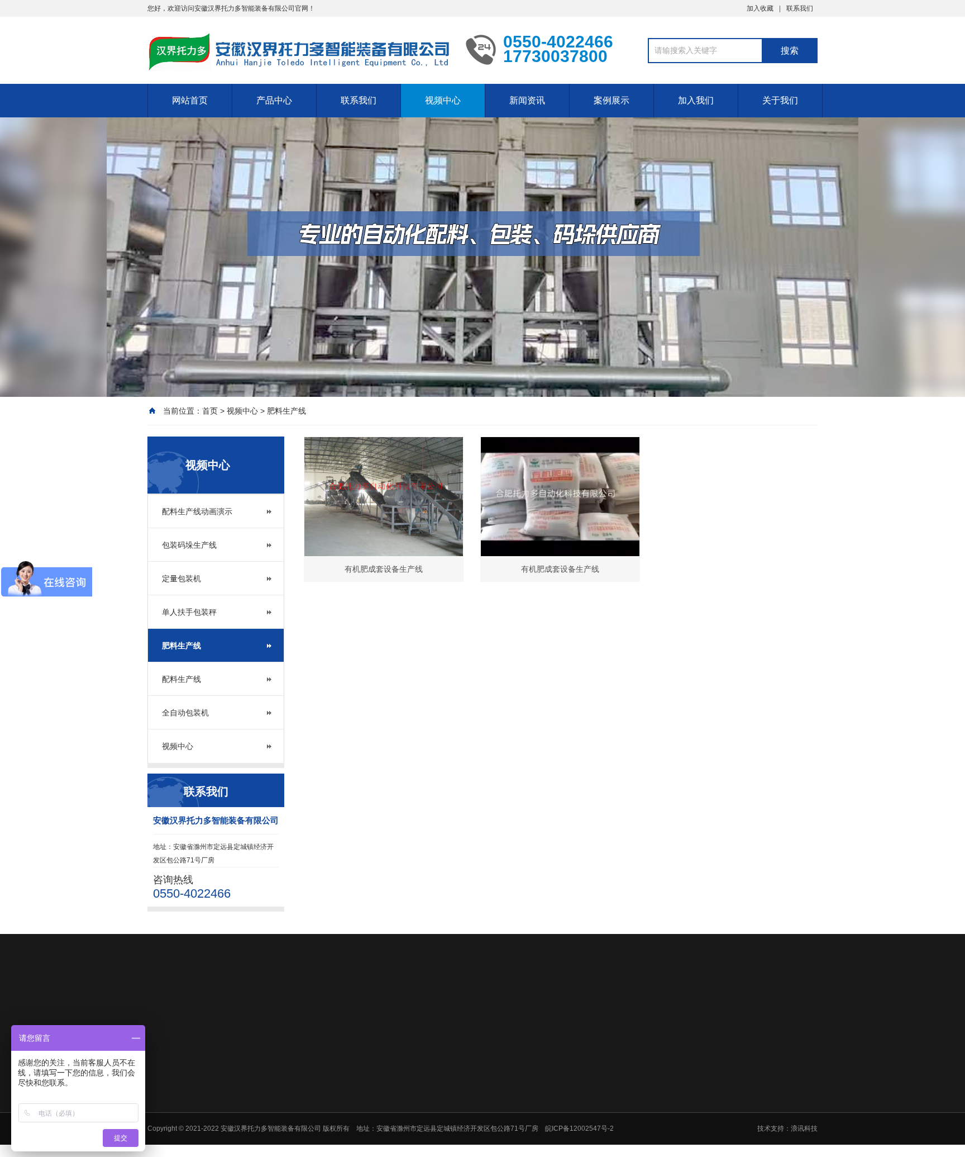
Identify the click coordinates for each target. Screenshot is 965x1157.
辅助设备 (578, 1150)
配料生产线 (181, 679)
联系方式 (760, 1092)
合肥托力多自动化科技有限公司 (256, 1014)
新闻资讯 (527, 100)
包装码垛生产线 (189, 544)
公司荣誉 (395, 1106)
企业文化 (395, 1135)
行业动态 (487, 1106)
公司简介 (395, 1092)
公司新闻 (487, 1092)
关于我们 (780, 100)
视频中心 (443, 100)
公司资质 (395, 1121)
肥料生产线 (286, 410)
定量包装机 (181, 578)
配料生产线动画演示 (197, 511)
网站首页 (190, 100)
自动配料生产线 (588, 1106)
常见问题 (487, 1121)
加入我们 (696, 100)
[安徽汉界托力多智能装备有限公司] (298, 52)
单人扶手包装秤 (189, 612)
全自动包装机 (185, 712)
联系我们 (799, 8)
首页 (210, 410)
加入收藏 (760, 8)
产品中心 (274, 100)
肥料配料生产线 (588, 1121)
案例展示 (611, 100)
